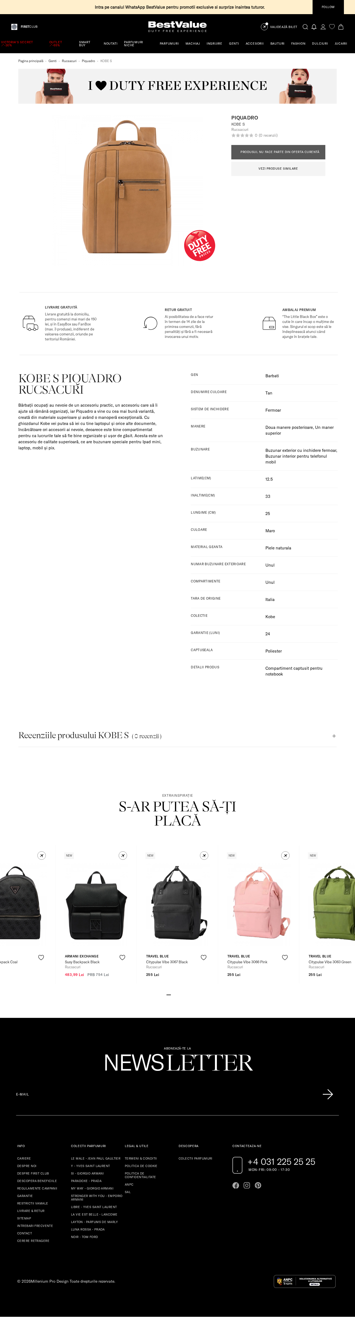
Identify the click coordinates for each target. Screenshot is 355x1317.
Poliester (273, 651)
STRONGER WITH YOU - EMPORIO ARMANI (97, 1197)
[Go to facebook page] (235, 1185)
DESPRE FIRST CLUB (33, 1173)
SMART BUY (84, 43)
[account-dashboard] (323, 27)
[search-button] (305, 27)
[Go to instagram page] (247, 1185)
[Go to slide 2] (173, 994)
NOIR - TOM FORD (84, 1237)
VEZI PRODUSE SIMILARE (278, 168)
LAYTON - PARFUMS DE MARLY (94, 1222)
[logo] (177, 27)
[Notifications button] (314, 27)
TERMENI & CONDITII (141, 1158)
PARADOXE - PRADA (86, 1181)
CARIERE (24, 1158)
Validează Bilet (283, 27)
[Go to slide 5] (186, 994)
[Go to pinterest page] (258, 1185)
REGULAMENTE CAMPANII (37, 1188)
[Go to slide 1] (168, 994)
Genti (53, 61)
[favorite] (332, 27)
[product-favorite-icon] (41, 957)
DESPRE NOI (26, 1166)
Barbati (272, 375)
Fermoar (273, 410)
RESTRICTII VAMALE (32, 1203)
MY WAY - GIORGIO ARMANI (92, 1188)
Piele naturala (278, 548)
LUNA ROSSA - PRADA (88, 1229)
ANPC (129, 1184)
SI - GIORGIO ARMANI (87, 1173)
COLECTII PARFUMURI (195, 1158)
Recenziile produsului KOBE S (90, 735)
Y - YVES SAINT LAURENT (90, 1166)
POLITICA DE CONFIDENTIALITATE (140, 1175)
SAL (128, 1192)
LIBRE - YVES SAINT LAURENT (94, 1207)
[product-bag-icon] (41, 971)
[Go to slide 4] (182, 994)
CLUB (29, 26)
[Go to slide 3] (177, 994)
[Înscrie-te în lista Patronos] (328, 1094)
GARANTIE (25, 1196)
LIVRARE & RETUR (31, 1211)
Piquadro (88, 61)
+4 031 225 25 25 (281, 1161)
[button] (41, 855)
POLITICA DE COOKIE (141, 1166)
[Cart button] (341, 27)
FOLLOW (328, 7)
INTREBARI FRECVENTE (35, 1226)
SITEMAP (24, 1218)
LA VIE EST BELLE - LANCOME (94, 1214)
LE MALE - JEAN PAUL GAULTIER (95, 1158)
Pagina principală (30, 61)
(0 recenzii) (268, 135)
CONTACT (24, 1233)
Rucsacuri (69, 61)
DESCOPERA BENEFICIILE (37, 1181)
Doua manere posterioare (289, 427)
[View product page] (96, 904)
